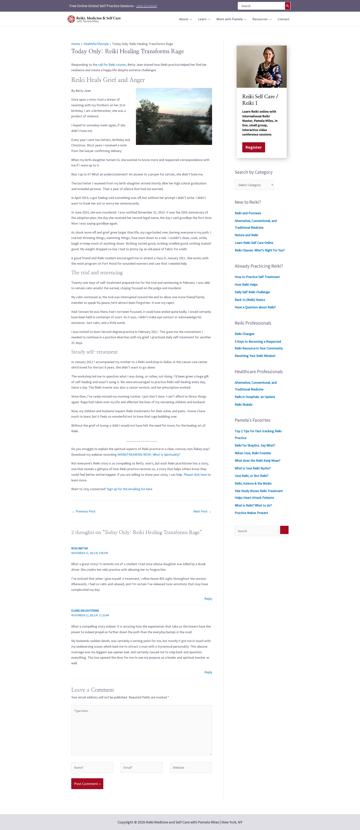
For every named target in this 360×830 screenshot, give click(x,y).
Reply (208, 598)
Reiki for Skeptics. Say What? (255, 445)
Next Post (202, 511)
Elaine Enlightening (85, 610)
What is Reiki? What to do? (253, 505)
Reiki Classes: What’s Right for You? (260, 250)
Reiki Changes (244, 334)
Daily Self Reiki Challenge (252, 292)
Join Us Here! (146, 5)
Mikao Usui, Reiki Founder (253, 453)
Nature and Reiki (246, 235)
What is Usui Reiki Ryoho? (253, 468)
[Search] (287, 6)
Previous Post (83, 511)
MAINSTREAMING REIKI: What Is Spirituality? (148, 454)
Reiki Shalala (243, 404)
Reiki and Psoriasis (248, 213)
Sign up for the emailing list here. (130, 489)
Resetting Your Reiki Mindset (255, 356)
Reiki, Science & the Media (253, 483)
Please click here (195, 474)
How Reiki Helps (246, 284)
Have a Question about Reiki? (255, 307)
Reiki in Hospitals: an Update (255, 397)
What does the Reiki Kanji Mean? (257, 460)
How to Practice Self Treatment (257, 277)
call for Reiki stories (112, 64)
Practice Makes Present (251, 513)
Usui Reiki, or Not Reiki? (251, 475)
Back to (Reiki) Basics (250, 299)
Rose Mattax (79, 548)
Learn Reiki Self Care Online (254, 242)
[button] (190, 19)
